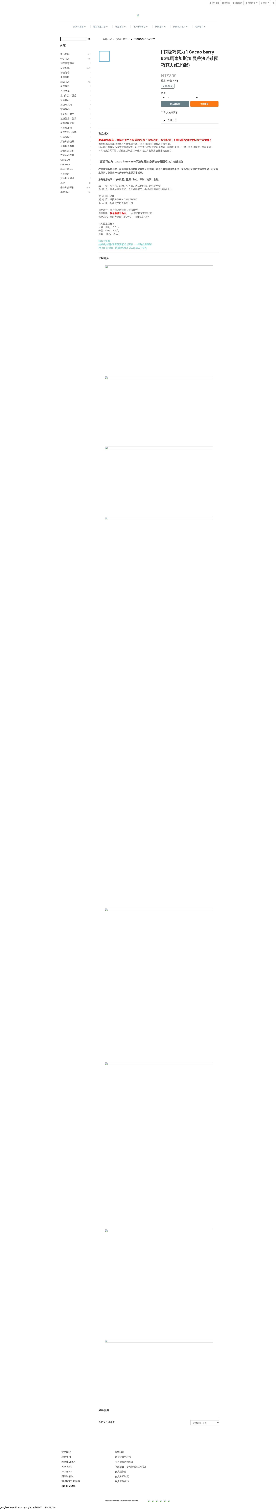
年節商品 (65, 192)
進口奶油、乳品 (68, 95)
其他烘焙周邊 (67, 178)
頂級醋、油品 (67, 113)
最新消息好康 (99, 26)
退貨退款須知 (122, 1481)
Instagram (67, 1471)
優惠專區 (119, 26)
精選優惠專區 (67, 63)
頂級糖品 (65, 100)
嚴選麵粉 (65, 86)
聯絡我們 (66, 1456)
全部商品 (107, 39)
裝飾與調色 (66, 136)
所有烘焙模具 (67, 141)
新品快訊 (65, 67)
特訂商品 (65, 58)
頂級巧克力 (66, 104)
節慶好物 (65, 72)
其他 (62, 182)
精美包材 (199, 26)
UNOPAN (65, 164)
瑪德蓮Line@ (68, 1461)
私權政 (69, 1476)
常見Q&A (66, 1452)
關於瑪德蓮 (78, 26)
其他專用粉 (66, 127)
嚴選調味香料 (67, 123)
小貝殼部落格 (139, 26)
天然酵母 (65, 90)
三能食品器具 (67, 155)
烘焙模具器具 (179, 26)
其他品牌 (65, 173)
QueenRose (66, 169)
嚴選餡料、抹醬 (68, 132)
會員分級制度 (122, 1476)
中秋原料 (65, 54)
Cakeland (65, 159)
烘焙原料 (159, 26)
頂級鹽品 (65, 109)
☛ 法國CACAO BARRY (143, 39)
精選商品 (65, 81)
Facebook (67, 1466)
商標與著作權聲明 (71, 1481)
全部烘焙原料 (67, 187)
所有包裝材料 (67, 150)
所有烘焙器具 (67, 146)
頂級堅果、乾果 (68, 118)
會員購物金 (120, 1471)
